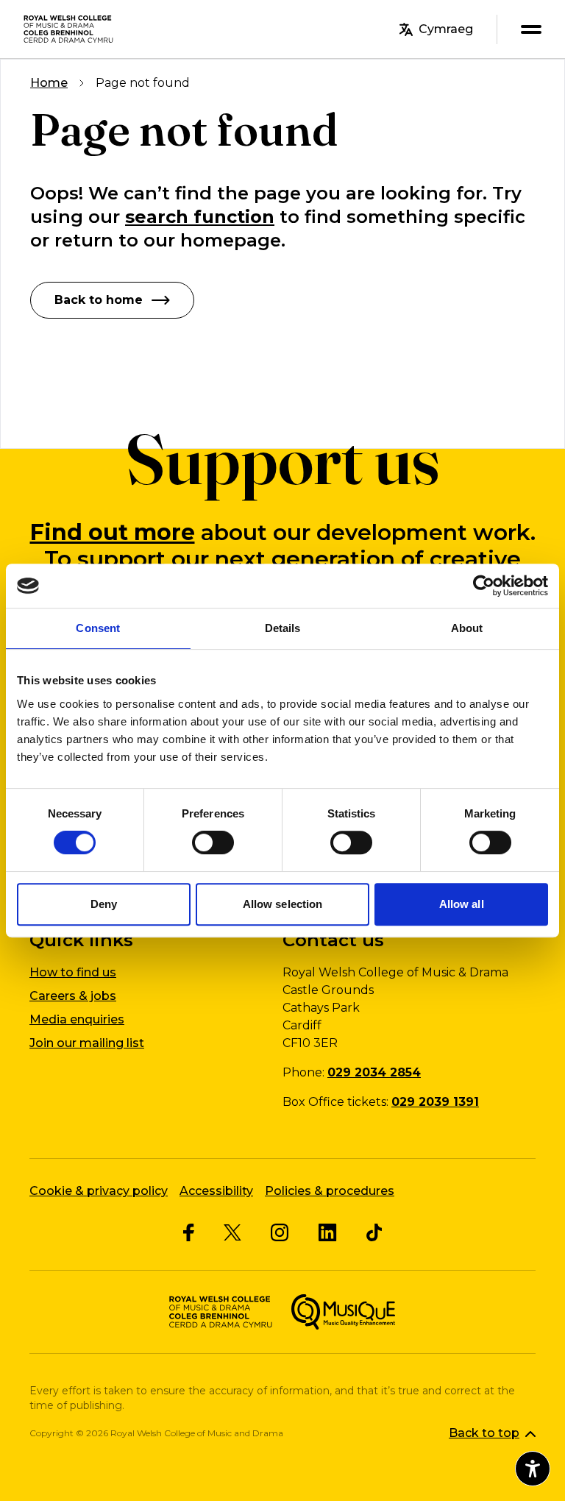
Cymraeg (446, 29)
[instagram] (280, 1232)
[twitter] (232, 1232)
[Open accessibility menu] (532, 1468)
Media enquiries (76, 1019)
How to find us (72, 972)
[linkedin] (328, 1232)
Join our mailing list (86, 1043)
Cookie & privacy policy (98, 1191)
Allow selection (283, 904)
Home (49, 83)
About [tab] (467, 628)
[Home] (69, 29)
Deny (103, 904)
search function (199, 216)
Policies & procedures (329, 1191)
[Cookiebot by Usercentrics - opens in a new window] (483, 586)
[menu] (531, 29)
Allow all (461, 904)
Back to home (98, 300)
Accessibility (216, 1191)
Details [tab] (283, 628)
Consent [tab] (98, 628)
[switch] (213, 842)
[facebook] (188, 1232)
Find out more (112, 532)
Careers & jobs (72, 996)
